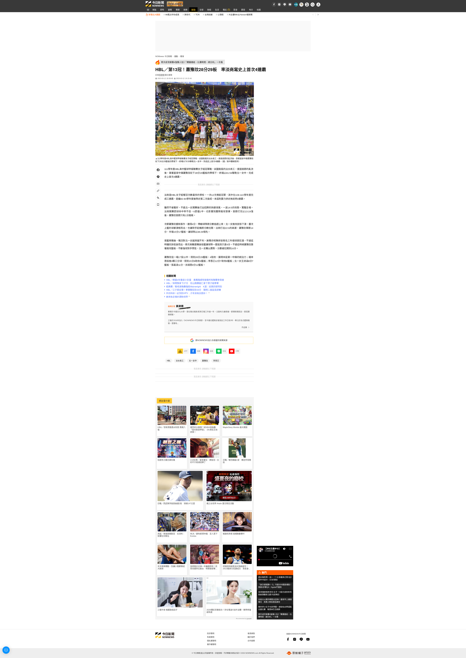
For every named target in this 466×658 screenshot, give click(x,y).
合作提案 (251, 640)
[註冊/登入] (318, 5)
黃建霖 (161, 75)
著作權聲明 (211, 644)
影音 (235, 9)
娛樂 (185, 9)
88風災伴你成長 (172, 14)
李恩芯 (216, 360)
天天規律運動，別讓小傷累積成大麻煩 (171, 567)
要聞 (170, 9)
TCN (198, 14)
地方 (251, 9)
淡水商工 (180, 360)
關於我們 (251, 637)
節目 (243, 9)
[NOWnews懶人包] (301, 5)
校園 (259, 9)
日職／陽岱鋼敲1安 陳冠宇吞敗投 (237, 461)
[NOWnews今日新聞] (155, 4)
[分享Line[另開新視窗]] (158, 177)
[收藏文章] (158, 204)
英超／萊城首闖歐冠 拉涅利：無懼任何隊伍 (171, 535)
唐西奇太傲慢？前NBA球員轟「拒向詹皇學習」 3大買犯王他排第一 (203, 429)
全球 (201, 9)
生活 (217, 9)
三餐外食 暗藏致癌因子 (167, 610)
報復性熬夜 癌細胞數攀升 (234, 534)
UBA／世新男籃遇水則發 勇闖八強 (171, 428)
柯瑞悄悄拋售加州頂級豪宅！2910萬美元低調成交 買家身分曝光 (236, 567)
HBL (169, 360)
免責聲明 (210, 637)
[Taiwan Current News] (296, 5)
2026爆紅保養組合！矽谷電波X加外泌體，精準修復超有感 (229, 611)
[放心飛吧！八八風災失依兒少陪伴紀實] (175, 4)
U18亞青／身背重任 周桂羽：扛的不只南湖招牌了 (204, 461)
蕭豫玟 (205, 360)
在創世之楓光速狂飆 (166, 460)
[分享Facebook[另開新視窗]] (158, 170)
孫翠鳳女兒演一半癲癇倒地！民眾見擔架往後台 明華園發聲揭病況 (203, 567)
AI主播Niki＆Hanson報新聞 (240, 14)
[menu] (148, 9)
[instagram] (279, 4)
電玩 (225, 9)
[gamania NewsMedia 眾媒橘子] (298, 653)
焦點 (154, 9)
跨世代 (187, 14)
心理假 (221, 14)
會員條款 (251, 633)
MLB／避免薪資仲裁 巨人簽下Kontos (203, 535)
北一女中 (193, 360)
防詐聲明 (210, 633)
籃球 (182, 56)
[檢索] (313, 5)
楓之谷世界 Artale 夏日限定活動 (220, 503)
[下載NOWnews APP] (307, 5)
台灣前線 (208, 14)
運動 (193, 9)
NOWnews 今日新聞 (163, 56)
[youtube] (290, 4)
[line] (285, 4)
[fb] (274, 4)
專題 (178, 9)
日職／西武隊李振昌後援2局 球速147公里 (176, 503)
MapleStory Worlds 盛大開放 (235, 427)
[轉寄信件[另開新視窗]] (158, 184)
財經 (209, 9)
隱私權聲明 (211, 640)
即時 (162, 9)
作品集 (244, 327)
